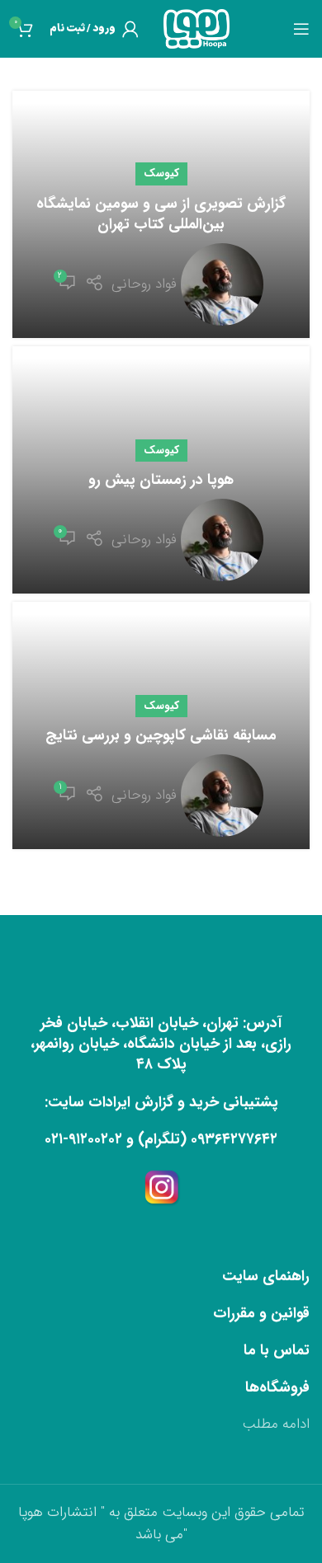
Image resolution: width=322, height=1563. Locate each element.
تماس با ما (277, 1350)
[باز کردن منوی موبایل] (301, 28)
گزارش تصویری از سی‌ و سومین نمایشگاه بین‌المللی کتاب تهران (161, 214)
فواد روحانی (144, 284)
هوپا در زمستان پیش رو (161, 479)
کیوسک (161, 173)
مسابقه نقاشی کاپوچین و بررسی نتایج (161, 735)
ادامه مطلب (276, 1424)
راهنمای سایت (266, 1276)
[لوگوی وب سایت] (196, 28)
